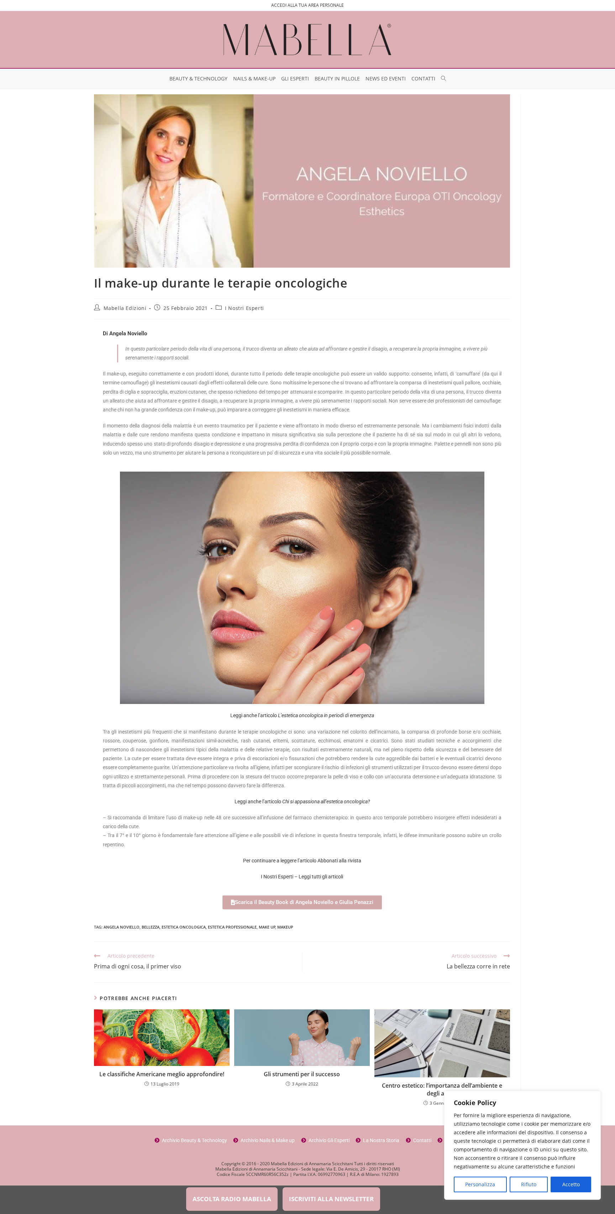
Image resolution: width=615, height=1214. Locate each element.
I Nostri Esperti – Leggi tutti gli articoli (302, 876)
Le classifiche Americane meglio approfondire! (161, 1074)
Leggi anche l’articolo (302, 715)
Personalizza (480, 1184)
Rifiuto (528, 1184)
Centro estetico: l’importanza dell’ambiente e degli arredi (442, 1089)
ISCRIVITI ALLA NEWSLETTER (331, 1199)
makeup (285, 927)
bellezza (150, 927)
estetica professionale (232, 927)
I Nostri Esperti (244, 308)
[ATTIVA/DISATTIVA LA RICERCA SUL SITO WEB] (443, 79)
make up (267, 927)
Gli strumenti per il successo (302, 1074)
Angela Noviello (122, 927)
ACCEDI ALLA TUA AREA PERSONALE (307, 5)
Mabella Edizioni (125, 308)
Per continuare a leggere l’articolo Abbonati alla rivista (302, 860)
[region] (522, 1145)
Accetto (571, 1184)
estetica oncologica (184, 927)
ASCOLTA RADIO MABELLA (232, 1199)
